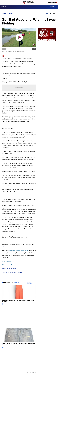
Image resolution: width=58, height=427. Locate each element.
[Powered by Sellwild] (34, 372)
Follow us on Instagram (9, 268)
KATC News (10, 56)
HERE (4, 247)
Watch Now (52, 2)
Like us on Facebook (8, 265)
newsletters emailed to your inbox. (19, 250)
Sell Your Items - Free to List (19, 283)
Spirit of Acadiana (9, 13)
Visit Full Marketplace (29, 283)
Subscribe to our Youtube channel (12, 272)
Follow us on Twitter (8, 261)
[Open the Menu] (2, 2)
